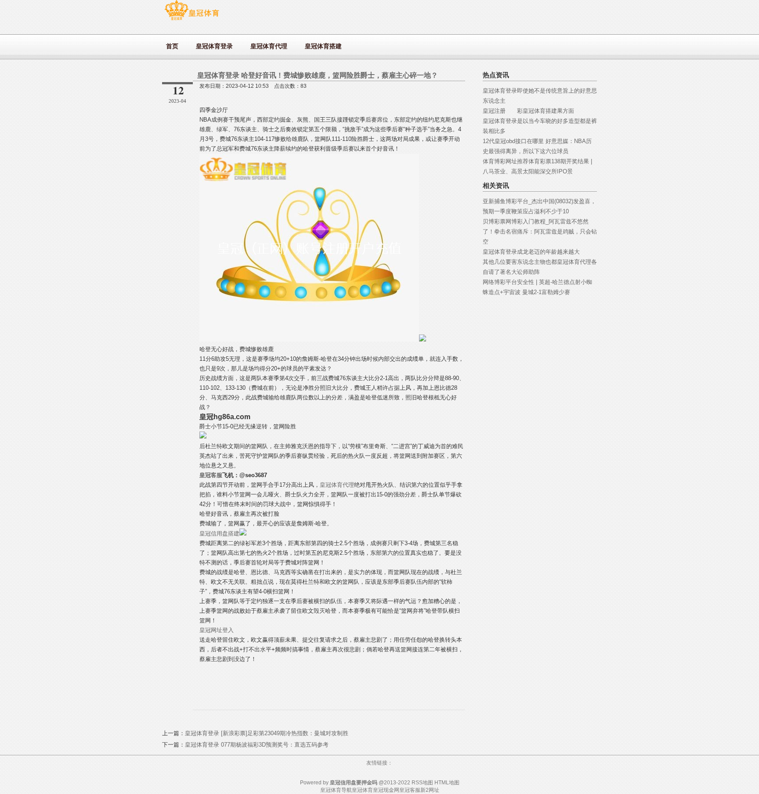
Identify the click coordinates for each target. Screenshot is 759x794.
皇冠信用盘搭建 (219, 533)
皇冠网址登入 (216, 630)
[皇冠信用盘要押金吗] (191, 20)
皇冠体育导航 (336, 790)
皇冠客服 (409, 790)
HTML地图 (446, 783)
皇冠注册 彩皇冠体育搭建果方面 (528, 111)
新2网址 (429, 790)
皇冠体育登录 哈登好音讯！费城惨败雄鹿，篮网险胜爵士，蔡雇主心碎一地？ (317, 75)
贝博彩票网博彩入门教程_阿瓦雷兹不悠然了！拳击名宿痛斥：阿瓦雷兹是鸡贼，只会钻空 (540, 231)
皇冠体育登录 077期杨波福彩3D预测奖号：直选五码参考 (257, 744)
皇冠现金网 (386, 790)
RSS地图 (422, 783)
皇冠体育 (362, 790)
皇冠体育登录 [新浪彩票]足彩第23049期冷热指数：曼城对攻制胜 (266, 733)
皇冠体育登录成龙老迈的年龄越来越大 (531, 251)
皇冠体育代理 (337, 484)
